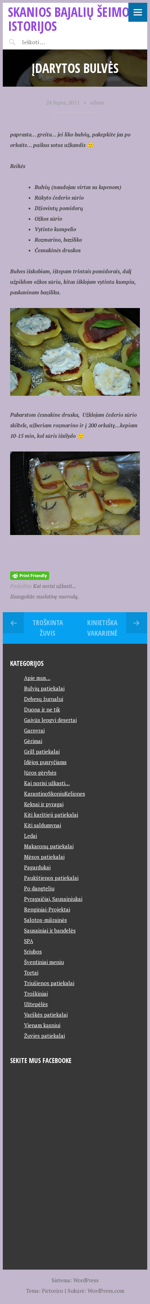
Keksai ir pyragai (43, 804)
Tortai (31, 972)
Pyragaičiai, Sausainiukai (53, 898)
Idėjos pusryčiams (45, 761)
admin (97, 102)
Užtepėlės (36, 1004)
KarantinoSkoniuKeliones (54, 793)
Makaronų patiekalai (49, 846)
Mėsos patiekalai (44, 856)
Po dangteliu (39, 888)
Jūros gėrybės (40, 772)
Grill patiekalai (42, 751)
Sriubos (33, 951)
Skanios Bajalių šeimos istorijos (71, 19)
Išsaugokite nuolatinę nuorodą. (44, 596)
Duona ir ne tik (42, 709)
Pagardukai (37, 867)
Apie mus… (37, 677)
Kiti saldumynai (42, 825)
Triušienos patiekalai (49, 983)
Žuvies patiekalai (44, 1035)
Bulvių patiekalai (44, 688)
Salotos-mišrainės (45, 919)
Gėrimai (33, 740)
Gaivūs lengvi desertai (50, 719)
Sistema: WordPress (75, 1280)
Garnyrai (34, 730)
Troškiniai (36, 993)
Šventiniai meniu (44, 961)
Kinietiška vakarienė (102, 628)
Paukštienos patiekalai (51, 877)
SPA (28, 940)
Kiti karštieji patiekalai (51, 814)
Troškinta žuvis (47, 628)
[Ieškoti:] (50, 42)
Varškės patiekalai (46, 1014)
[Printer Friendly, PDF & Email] (29, 575)
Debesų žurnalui (43, 698)
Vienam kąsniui (42, 1025)
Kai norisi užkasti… (47, 783)
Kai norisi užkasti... (54, 585)
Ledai (30, 835)
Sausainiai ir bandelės (50, 930)
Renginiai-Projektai (47, 909)
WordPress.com (106, 1290)
